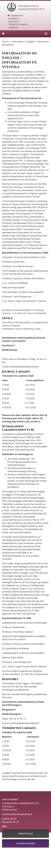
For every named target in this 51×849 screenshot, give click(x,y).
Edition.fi (13, 21)
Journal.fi (13, 18)
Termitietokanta (18, 24)
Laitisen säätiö (25, 843)
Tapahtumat (25, 833)
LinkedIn (13, 27)
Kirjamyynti (16, 15)
